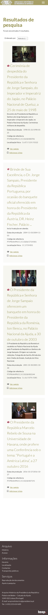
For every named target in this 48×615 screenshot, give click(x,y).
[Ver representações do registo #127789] (24, 54)
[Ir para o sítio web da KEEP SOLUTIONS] (42, 612)
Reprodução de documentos (13, 580)
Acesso (5, 553)
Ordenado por (10, 38)
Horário (5, 562)
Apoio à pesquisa (8, 583)
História (5, 550)
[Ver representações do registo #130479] (24, 278)
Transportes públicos (10, 571)
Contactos (6, 568)
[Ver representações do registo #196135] (24, 410)
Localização (6, 565)
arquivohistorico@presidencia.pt (21, 601)
